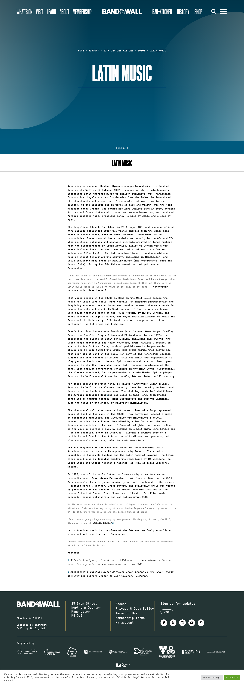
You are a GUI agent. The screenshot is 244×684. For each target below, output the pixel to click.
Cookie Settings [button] (212, 677)
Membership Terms (130, 617)
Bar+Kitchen (162, 11)
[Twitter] (173, 622)
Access (121, 603)
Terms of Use (126, 613)
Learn (51, 11)
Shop (198, 11)
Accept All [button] (232, 677)
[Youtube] (191, 622)
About (64, 11)
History (183, 11)
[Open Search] (214, 11)
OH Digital (37, 628)
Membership (82, 11)
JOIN (166, 611)
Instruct (41, 624)
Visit (39, 11)
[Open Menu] (223, 11)
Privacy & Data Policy (135, 608)
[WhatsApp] (201, 622)
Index (120, 148)
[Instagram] (182, 622)
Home (81, 50)
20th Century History (118, 50)
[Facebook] (164, 622)
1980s (141, 50)
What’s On (24, 11)
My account (125, 622)
